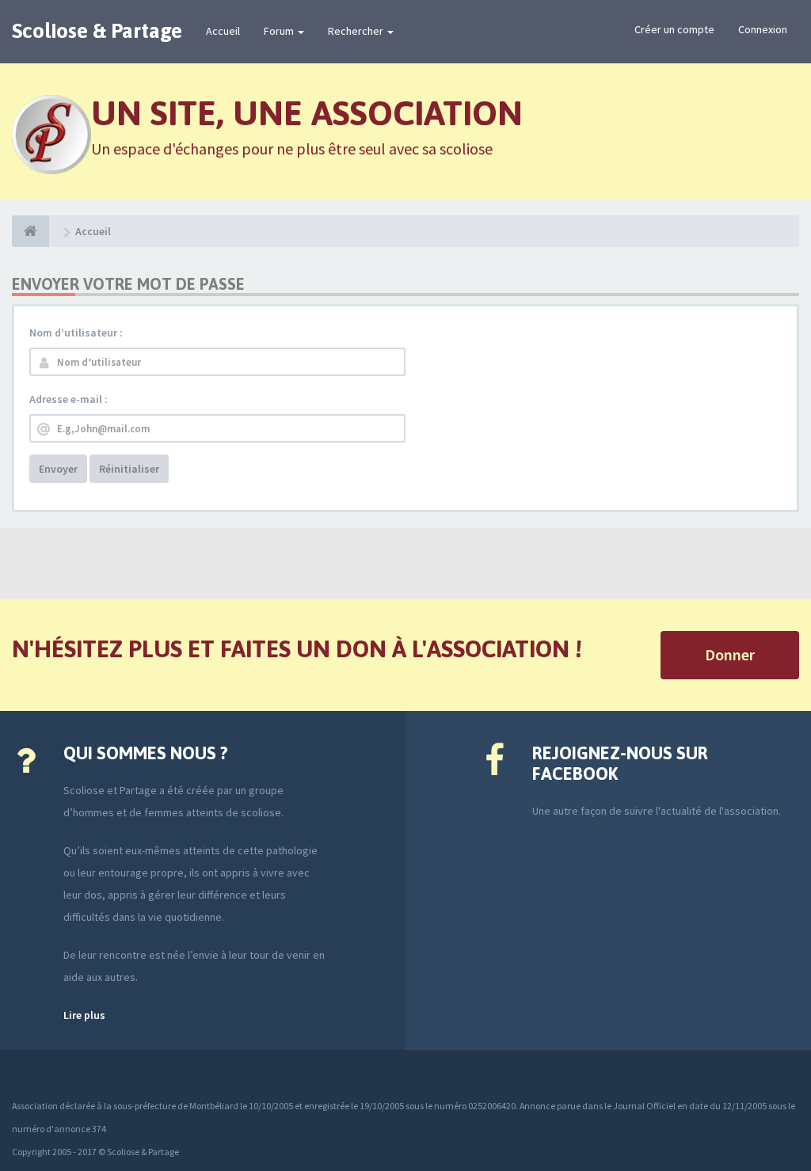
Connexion (762, 29)
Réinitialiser (129, 469)
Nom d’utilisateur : (76, 332)
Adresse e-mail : (68, 399)
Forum (280, 31)
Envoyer (58, 469)
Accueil (223, 31)
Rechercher (357, 31)
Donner (730, 654)
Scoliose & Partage (97, 31)
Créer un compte (674, 29)
